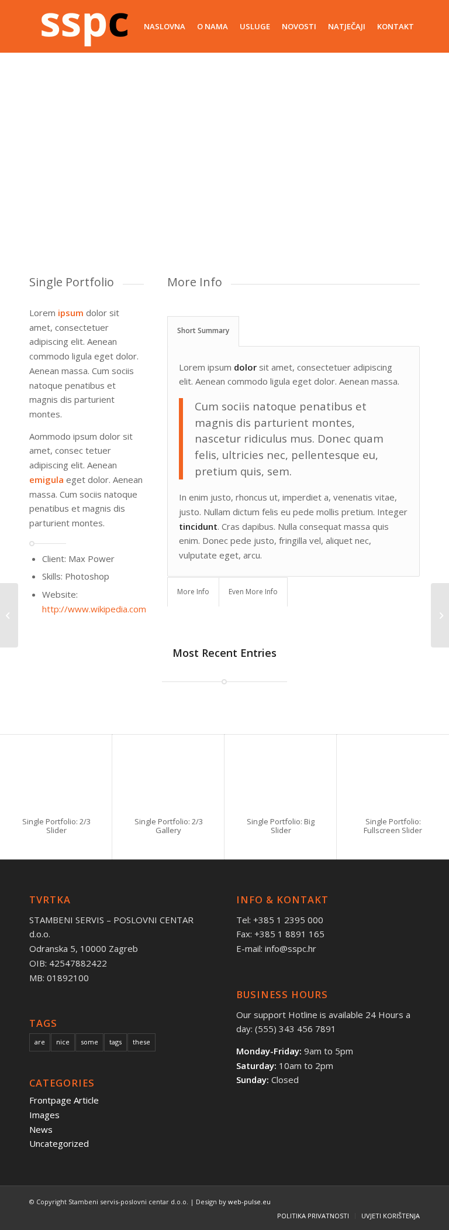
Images (44, 1115)
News (41, 1129)
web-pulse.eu (249, 1201)
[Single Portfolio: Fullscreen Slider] (393, 770)
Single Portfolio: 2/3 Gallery (168, 825)
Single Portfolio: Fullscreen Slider (393, 825)
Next (393, 163)
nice (63, 1041)
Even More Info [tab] (253, 592)
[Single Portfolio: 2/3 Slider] (56, 770)
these (141, 1041)
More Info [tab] (193, 592)
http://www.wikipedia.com (94, 609)
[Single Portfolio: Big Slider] (280, 770)
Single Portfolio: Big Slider (281, 825)
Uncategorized (59, 1143)
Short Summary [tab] (203, 330)
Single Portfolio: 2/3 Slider (56, 825)
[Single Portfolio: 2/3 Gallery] (168, 770)
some (89, 1041)
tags (115, 1041)
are (39, 1041)
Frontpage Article (64, 1100)
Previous (55, 163)
